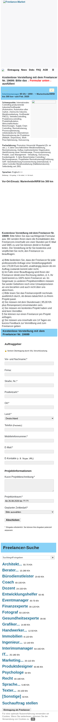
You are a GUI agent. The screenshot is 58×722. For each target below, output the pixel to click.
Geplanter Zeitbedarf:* (16, 507)
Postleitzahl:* (12, 392)
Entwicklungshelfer (23, 594)
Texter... (15, 690)
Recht (13, 678)
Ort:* (7, 403)
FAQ (38, 70)
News (24, 70)
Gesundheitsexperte (24, 618)
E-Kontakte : (20, 458)
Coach (13, 582)
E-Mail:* (9, 447)
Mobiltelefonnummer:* (16, 436)
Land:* (8, 414)
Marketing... (18, 660)
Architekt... (17, 564)
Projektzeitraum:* (14, 496)
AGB (45, 70)
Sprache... (15, 684)
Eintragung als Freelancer (17, 710)
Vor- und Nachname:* (16, 359)
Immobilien (17, 636)
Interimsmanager (23, 648)
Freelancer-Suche (21, 547)
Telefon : (14, 425)
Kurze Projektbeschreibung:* (20, 477)
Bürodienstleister (23, 576)
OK (33, 719)
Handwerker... (19, 630)
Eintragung (13, 70)
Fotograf (15, 612)
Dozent (14, 588)
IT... (11, 654)
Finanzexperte (20, 606)
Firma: (8, 370)
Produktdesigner (22, 666)
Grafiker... (16, 624)
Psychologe (16, 672)
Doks (31, 70)
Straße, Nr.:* (11, 381)
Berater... (16, 570)
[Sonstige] (15, 696)
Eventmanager (20, 600)
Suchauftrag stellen (20, 703)
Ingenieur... (18, 642)
